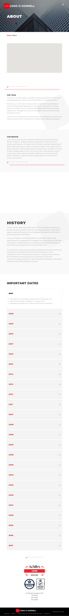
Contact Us (47, 613)
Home (9, 35)
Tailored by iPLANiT (58, 611)
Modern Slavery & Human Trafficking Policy (29, 613)
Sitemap (6, 613)
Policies (13, 613)
